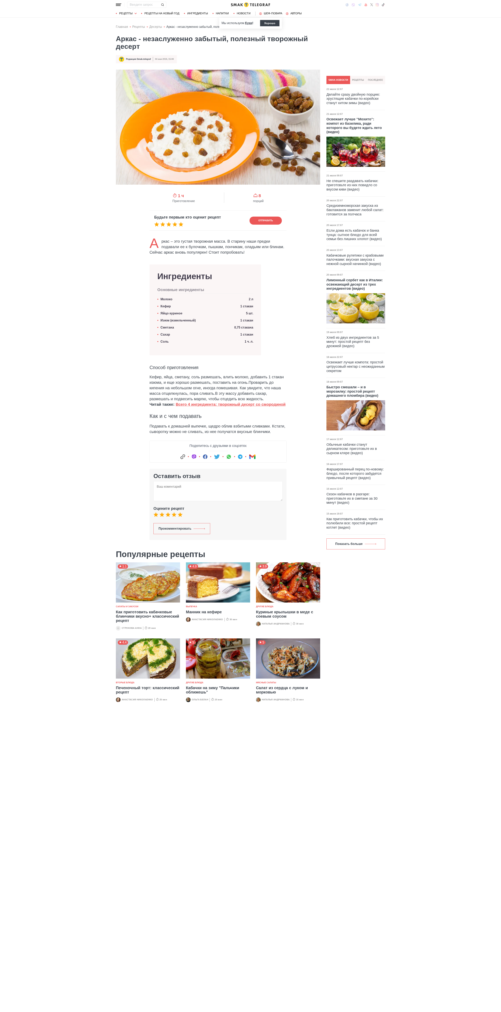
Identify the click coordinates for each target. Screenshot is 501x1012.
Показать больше (349, 543)
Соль (164, 341)
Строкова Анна (132, 628)
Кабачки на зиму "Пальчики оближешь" (212, 690)
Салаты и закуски (127, 606)
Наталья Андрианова (276, 624)
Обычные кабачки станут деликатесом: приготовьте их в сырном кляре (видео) (351, 449)
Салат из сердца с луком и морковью (282, 690)
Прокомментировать (175, 528)
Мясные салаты (266, 682)
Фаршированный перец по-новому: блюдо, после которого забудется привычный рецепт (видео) (355, 473)
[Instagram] (377, 5)
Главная (122, 26)
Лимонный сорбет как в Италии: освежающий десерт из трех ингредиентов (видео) (354, 284)
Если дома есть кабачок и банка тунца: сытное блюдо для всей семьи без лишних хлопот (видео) (354, 235)
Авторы (296, 13)
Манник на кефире (204, 612)
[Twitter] (371, 4)
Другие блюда (264, 606)
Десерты (155, 26)
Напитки (222, 13)
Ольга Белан (200, 699)
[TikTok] (383, 5)
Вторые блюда (125, 682)
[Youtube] (366, 5)
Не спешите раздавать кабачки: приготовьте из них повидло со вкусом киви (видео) (352, 185)
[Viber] (353, 4)
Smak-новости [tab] (338, 80)
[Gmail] (252, 456)
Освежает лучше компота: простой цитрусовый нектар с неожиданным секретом (355, 366)
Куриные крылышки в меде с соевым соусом (284, 614)
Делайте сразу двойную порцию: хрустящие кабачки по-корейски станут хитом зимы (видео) (353, 99)
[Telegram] (360, 5)
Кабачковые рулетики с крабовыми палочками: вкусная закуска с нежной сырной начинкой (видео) (355, 259)
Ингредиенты (197, 13)
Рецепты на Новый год (161, 13)
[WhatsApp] (228, 456)
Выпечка (191, 606)
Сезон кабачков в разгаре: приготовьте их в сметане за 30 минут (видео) (352, 498)
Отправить (265, 220)
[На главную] (250, 4)
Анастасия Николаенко (207, 619)
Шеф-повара (273, 13)
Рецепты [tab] (358, 80)
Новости (243, 13)
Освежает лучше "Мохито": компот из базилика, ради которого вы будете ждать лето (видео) (354, 125)
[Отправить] (162, 5)
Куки (248, 23)
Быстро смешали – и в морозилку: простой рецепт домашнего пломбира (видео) (352, 391)
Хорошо (269, 23)
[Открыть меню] (118, 4)
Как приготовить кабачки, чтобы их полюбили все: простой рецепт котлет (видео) (354, 523)
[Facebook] (347, 5)
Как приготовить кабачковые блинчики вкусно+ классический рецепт (147, 616)
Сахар (165, 334)
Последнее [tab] (375, 80)
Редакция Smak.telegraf (138, 59)
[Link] (182, 456)
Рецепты (125, 13)
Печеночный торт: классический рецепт (147, 690)
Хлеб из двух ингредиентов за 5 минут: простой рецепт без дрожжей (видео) (352, 342)
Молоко (166, 299)
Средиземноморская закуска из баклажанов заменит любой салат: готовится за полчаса (355, 210)
